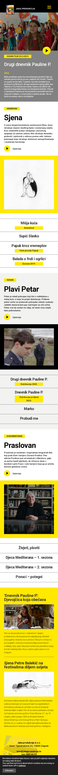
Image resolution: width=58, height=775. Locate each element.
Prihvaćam (9, 771)
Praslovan (20, 445)
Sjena (13, 117)
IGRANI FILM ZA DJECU (18, 56)
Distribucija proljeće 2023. (29, 399)
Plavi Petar (21, 289)
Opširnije (17, 149)
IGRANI (10, 280)
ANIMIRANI (12, 108)
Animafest (29, 228)
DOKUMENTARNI (14, 436)
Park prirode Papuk (29, 250)
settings (22, 766)
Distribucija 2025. (29, 384)
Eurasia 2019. (29, 264)
